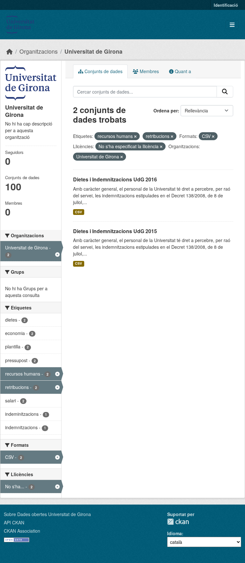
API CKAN (14, 522)
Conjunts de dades (102, 71)
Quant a (182, 71)
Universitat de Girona (93, 51)
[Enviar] (225, 91)
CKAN (178, 521)
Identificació (226, 5)
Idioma (174, 533)
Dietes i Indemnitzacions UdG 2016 (115, 179)
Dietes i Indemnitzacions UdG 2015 (115, 231)
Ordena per (165, 110)
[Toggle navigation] (232, 24)
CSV (78, 211)
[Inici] (9, 51)
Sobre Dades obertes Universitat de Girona (47, 514)
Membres (148, 71)
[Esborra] (135, 136)
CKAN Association (22, 531)
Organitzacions (38, 51)
